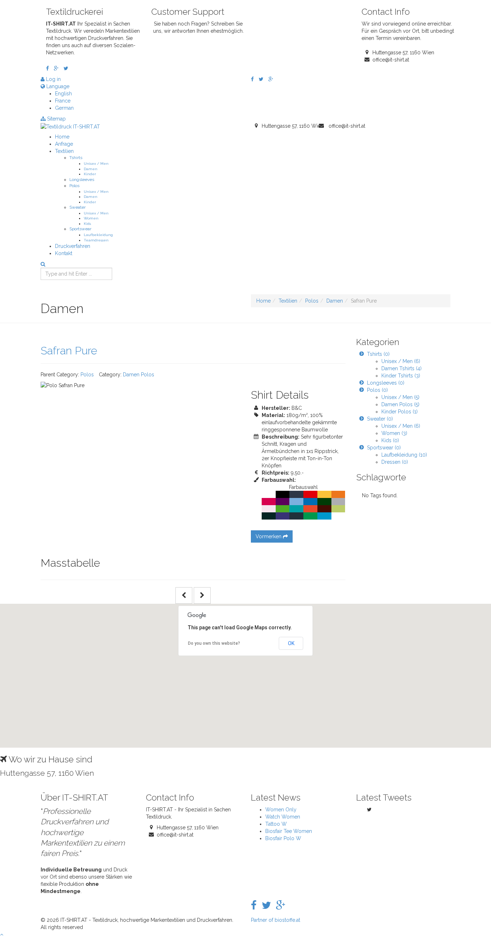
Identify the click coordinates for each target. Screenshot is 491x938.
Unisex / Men (96, 163)
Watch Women (282, 817)
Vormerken (269, 536)
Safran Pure (69, 350)
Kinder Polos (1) (399, 411)
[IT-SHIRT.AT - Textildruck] (70, 126)
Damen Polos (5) (400, 404)
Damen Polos (138, 374)
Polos (74, 185)
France (62, 101)
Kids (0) (390, 440)
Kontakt (63, 253)
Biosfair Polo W (283, 838)
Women (91, 218)
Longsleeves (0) (385, 383)
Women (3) (394, 433)
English (63, 93)
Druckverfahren (72, 246)
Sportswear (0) (384, 447)
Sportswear (80, 228)
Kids (87, 223)
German (64, 108)
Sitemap (56, 119)
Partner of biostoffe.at (275, 920)
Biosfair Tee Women (288, 831)
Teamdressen (96, 240)
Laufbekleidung (98, 234)
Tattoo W (276, 824)
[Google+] (56, 68)
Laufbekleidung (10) (404, 455)
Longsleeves (81, 179)
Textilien (64, 151)
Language (57, 86)
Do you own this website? (214, 643)
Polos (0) (377, 390)
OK (291, 643)
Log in (53, 79)
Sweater (77, 207)
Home (62, 137)
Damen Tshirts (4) (401, 368)
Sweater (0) (380, 419)
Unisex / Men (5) (400, 397)
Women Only (281, 809)
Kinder (90, 174)
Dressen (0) (394, 462)
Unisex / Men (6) (400, 361)
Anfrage (64, 144)
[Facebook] (47, 68)
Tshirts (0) (378, 354)
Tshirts (75, 157)
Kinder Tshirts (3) (400, 376)
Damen (90, 169)
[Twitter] (66, 68)
